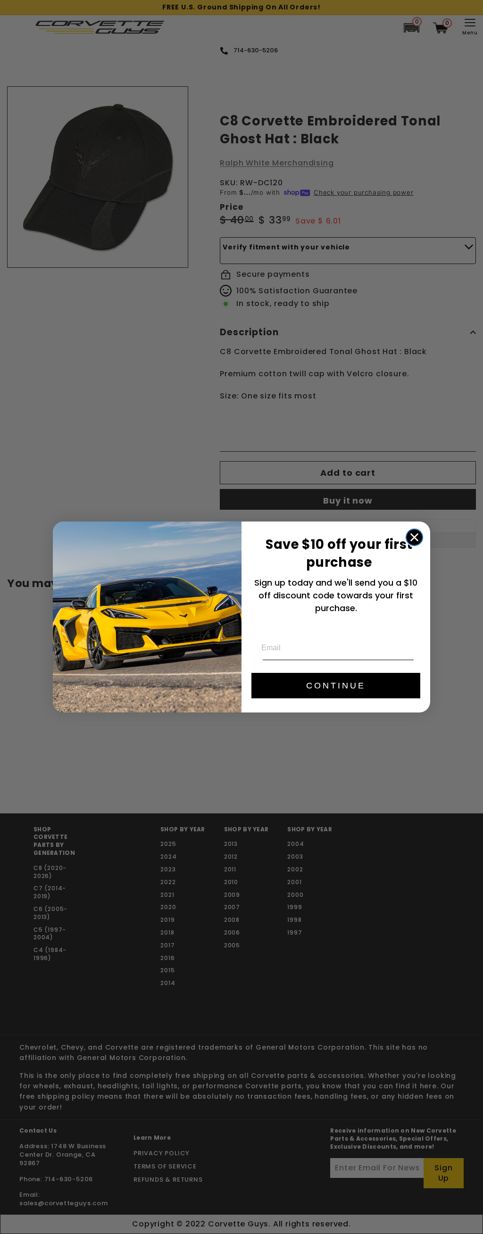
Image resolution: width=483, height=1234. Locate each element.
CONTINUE (336, 685)
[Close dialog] (414, 537)
